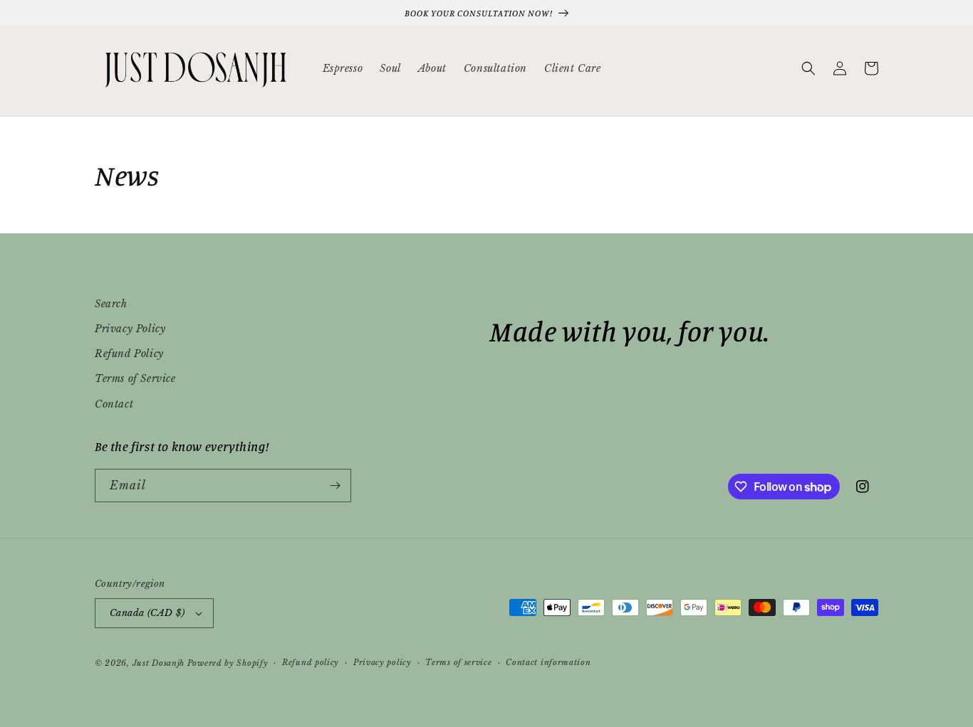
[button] (808, 68)
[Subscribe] (334, 485)
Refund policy (310, 662)
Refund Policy (129, 353)
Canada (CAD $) (147, 613)
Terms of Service (135, 378)
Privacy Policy (130, 328)
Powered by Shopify (228, 663)
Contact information (548, 662)
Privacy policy (382, 662)
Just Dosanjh (158, 663)
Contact (114, 404)
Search (111, 303)
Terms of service (458, 662)
